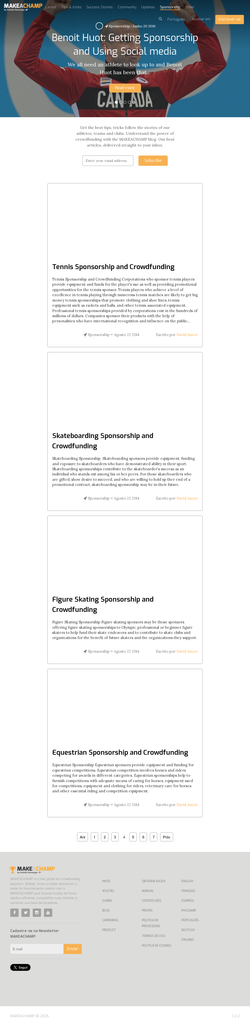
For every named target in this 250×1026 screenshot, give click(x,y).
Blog (106, 910)
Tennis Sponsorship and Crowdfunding (113, 266)
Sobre (107, 901)
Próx (166, 836)
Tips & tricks (71, 7)
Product (109, 930)
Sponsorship (170, 7)
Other (190, 7)
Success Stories (99, 7)
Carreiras (110, 920)
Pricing (147, 910)
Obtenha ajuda (153, 881)
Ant (82, 836)
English (187, 881)
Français (188, 891)
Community (127, 7)
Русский (188, 910)
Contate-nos (151, 901)
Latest (50, 7)
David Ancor (187, 334)
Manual (148, 891)
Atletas (108, 891)
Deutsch (188, 930)
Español (187, 901)
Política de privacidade (151, 923)
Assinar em (201, 19)
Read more (125, 87)
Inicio (106, 881)
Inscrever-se (230, 19)
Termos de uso (153, 936)
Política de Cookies (156, 946)
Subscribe (153, 160)
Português (190, 920)
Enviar (72, 948)
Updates (148, 7)
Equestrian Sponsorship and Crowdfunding (120, 752)
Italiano (187, 940)
